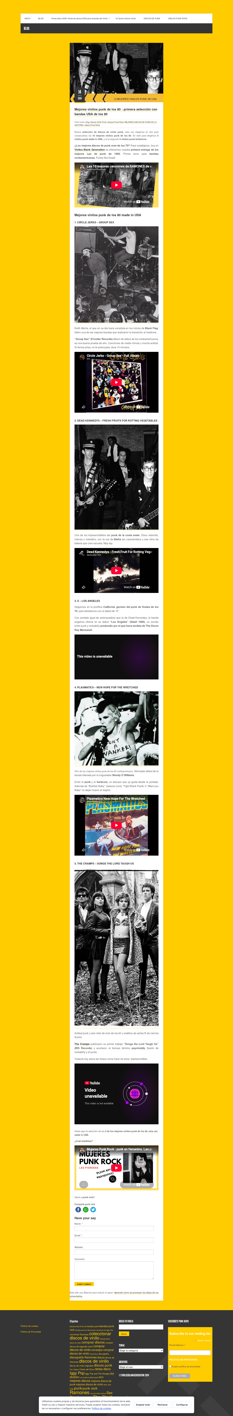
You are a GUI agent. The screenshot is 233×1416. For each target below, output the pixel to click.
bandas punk (93, 1326)
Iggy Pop (77, 1373)
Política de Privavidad (31, 1331)
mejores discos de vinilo (89, 1384)
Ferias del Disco (87, 1369)
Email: (78, 1235)
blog (87, 122)
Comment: (79, 1259)
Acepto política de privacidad (185, 1366)
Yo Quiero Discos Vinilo (126, 18)
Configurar (182, 1404)
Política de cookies (29, 1325)
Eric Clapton (74, 1369)
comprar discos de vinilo (87, 1348)
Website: (78, 1247)
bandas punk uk (81, 1330)
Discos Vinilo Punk (98, 122)
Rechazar (163, 1404)
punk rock (90, 1388)
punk (78, 1387)
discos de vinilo (94, 1361)
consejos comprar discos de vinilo (92, 1351)
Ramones (79, 1392)
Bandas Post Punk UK (78, 1326)
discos (101, 1357)
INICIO (27, 18)
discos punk (103, 1365)
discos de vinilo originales (81, 1365)
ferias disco (103, 1369)
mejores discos (80, 1380)
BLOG (40, 18)
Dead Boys (94, 1354)
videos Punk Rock (92, 125)
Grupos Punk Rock (115, 122)
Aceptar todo (143, 1404)
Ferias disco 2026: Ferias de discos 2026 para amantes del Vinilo (79, 18)
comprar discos (93, 1342)
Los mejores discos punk (89, 1377)
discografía (104, 1353)
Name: (78, 1223)
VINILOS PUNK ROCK (177, 18)
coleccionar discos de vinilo (90, 1335)
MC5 (101, 1377)
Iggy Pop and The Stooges (97, 1373)
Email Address (177, 1345)
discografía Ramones (83, 1357)
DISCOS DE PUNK (152, 18)
